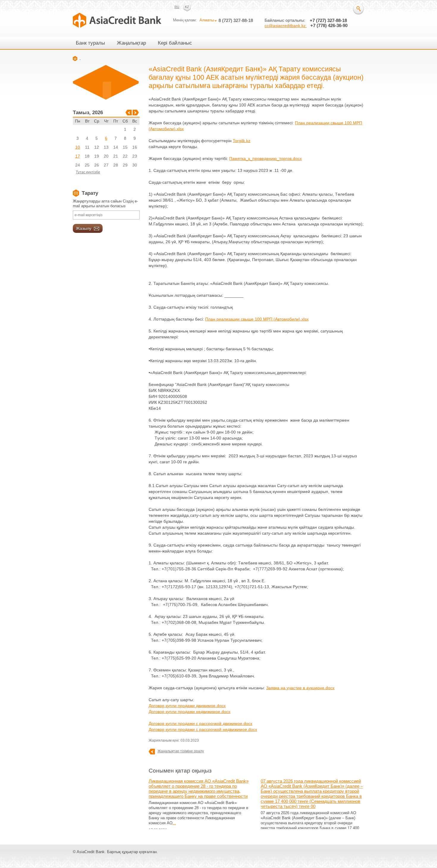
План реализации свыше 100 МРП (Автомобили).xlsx (257, 319)
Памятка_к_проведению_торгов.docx (265, 158)
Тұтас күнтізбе (88, 172)
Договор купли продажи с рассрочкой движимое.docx (200, 723)
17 (77, 156)
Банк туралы (90, 43)
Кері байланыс (175, 43)
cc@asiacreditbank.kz (286, 25)
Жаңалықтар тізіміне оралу (181, 751)
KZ (187, 7)
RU (177, 7)
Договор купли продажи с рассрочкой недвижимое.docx (203, 729)
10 (77, 147)
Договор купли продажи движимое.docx (187, 705)
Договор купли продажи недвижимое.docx (189, 711)
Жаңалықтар (131, 43)
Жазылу (84, 228)
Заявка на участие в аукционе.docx (300, 687)
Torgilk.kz (241, 140)
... (174, 823)
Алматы (206, 20)
